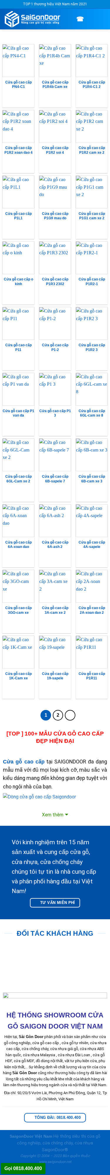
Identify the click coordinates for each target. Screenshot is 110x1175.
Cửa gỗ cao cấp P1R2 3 (92, 347)
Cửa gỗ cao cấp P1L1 (18, 216)
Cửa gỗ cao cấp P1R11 (92, 676)
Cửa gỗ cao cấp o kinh (18, 281)
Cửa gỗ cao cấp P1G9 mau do (55, 216)
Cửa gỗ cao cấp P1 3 (55, 413)
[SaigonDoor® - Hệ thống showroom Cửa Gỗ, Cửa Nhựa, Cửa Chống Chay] (34, 19)
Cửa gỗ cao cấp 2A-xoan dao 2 (92, 610)
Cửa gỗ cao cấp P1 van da (18, 413)
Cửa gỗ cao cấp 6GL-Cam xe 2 (18, 478)
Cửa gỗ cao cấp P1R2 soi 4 (55, 150)
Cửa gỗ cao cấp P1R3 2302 (55, 281)
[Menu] (102, 19)
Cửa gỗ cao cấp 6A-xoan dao (18, 544)
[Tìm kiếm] (71, 19)
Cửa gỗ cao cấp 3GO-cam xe (18, 610)
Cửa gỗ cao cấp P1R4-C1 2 (92, 84)
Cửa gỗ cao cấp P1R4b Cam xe (55, 84)
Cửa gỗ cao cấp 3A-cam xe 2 (55, 610)
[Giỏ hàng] (91, 18)
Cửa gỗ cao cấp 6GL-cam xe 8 (92, 413)
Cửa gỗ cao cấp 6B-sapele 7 (55, 478)
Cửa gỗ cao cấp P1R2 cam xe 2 (92, 150)
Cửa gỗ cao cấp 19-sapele (55, 676)
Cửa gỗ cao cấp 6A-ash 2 (55, 544)
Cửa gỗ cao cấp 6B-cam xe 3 (92, 478)
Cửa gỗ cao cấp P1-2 (55, 347)
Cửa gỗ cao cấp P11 (18, 347)
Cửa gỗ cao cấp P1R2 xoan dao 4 (18, 150)
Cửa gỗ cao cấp (24, 762)
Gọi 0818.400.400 (23, 1168)
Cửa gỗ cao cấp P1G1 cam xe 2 (92, 216)
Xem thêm (52, 815)
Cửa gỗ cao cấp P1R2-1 (92, 281)
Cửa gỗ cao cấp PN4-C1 (18, 84)
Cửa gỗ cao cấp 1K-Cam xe (18, 676)
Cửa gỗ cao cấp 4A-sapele (92, 544)
